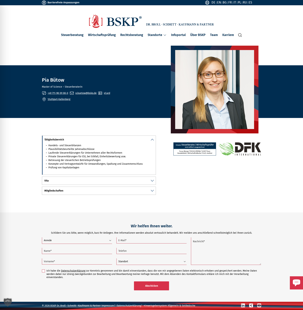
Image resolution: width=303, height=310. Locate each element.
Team (214, 35)
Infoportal (178, 35)
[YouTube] (259, 305)
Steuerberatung (72, 35)
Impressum (108, 305)
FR (230, 2)
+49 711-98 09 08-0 (58, 93)
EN (219, 2)
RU (245, 2)
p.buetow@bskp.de (86, 93)
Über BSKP (198, 35)
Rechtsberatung (131, 35)
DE (213, 2)
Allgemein (173, 305)
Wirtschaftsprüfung (102, 35)
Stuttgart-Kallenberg (59, 99)
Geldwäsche (188, 305)
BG (225, 2)
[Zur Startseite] (115, 21)
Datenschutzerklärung (73, 270)
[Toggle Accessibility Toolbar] (44, 3)
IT (235, 2)
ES (250, 2)
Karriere (228, 35)
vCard (107, 93)
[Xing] (251, 305)
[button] (165, 35)
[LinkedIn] (243, 305)
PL (239, 2)
